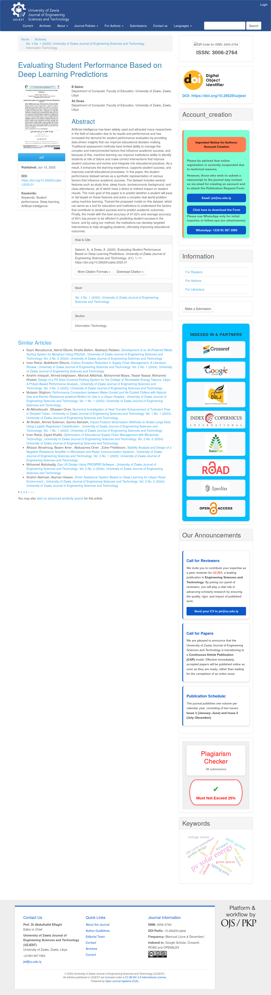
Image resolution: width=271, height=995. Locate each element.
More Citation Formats (93, 271)
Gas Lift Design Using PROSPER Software (86, 464)
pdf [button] (42, 157)
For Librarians (194, 289)
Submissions (138, 26)
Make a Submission (198, 308)
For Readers (193, 272)
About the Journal (97, 924)
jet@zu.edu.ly (32, 961)
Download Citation (129, 271)
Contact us (160, 26)
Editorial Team (95, 936)
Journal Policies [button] (85, 26)
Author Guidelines (98, 930)
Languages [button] (182, 26)
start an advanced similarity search (60, 498)
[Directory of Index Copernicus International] (216, 419)
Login (264, 4)
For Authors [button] (113, 26)
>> (32, 492)
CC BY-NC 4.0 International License (145, 977)
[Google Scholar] (216, 369)
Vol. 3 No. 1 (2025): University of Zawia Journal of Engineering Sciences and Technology (85, 43)
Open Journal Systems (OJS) (121, 981)
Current (28, 26)
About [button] (61, 26)
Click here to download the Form (216, 210)
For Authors (193, 280)
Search (254, 26)
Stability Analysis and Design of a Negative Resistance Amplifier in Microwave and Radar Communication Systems (98, 449)
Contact (91, 942)
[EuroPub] (216, 443)
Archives (45, 26)
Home (25, 39)
